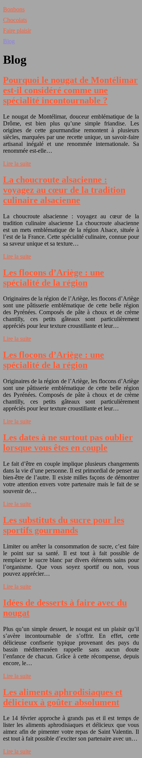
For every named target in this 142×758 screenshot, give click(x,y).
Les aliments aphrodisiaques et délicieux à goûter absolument (62, 697)
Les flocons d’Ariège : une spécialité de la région (53, 278)
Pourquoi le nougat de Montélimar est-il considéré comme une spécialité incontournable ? (70, 90)
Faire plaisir (17, 30)
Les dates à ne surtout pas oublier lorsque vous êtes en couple (68, 442)
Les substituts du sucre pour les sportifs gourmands (63, 525)
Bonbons (14, 9)
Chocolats (15, 20)
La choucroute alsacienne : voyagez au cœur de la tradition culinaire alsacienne (64, 190)
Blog (9, 41)
